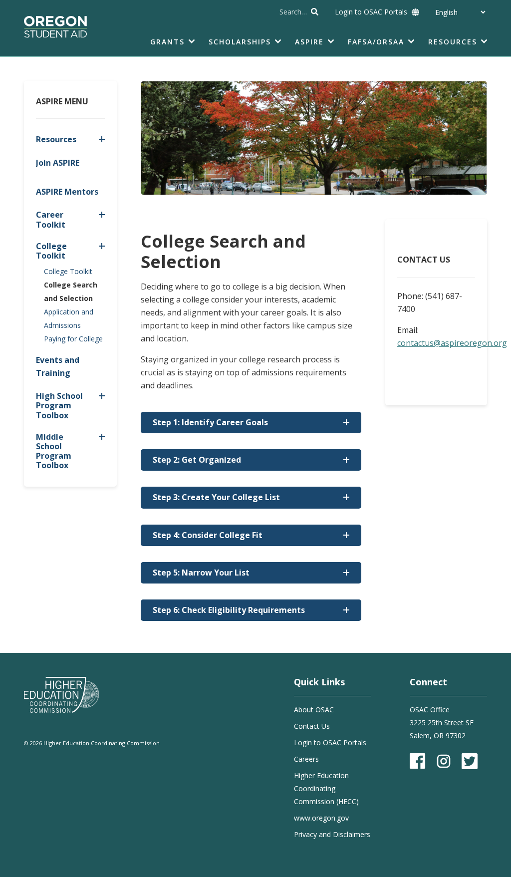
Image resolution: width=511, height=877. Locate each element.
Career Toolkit (50, 219)
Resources (56, 139)
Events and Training (57, 366)
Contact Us (312, 726)
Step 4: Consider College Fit (207, 535)
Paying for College (73, 338)
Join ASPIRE (57, 162)
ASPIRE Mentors (67, 191)
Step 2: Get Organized (197, 459)
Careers (306, 759)
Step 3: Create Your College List (216, 497)
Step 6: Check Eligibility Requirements (229, 609)
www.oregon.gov (321, 818)
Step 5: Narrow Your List (201, 572)
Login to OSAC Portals (371, 11)
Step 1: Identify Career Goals (210, 422)
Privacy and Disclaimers (332, 834)
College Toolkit (51, 251)
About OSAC (314, 709)
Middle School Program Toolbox (53, 451)
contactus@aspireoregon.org (452, 342)
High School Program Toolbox (59, 405)
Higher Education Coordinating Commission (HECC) (326, 788)
